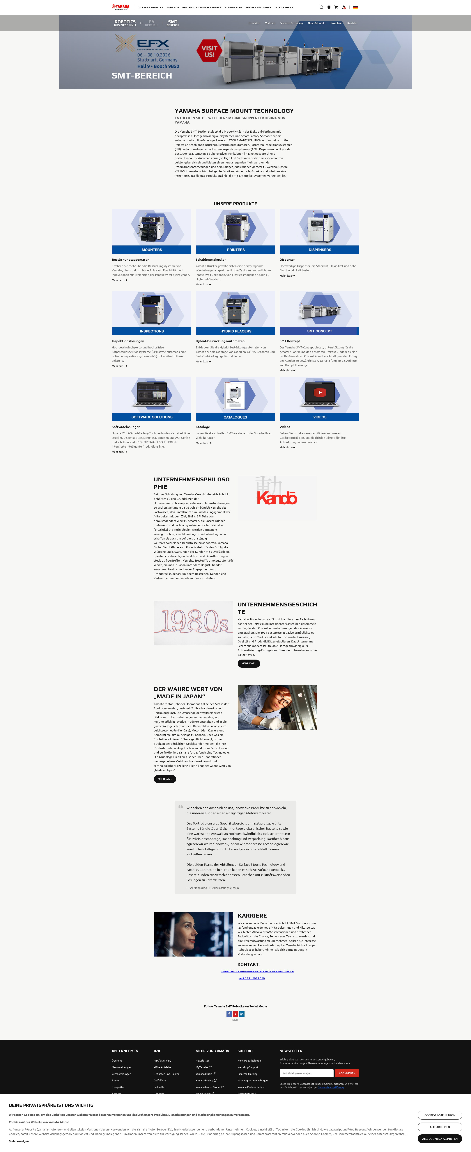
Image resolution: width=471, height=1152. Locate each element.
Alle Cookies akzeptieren (440, 1138)
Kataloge (203, 427)
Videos (285, 427)
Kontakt (352, 23)
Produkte (254, 23)
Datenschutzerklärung (331, 1087)
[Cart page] (336, 7)
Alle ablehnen (440, 1127)
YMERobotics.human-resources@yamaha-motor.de (257, 971)
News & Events (316, 23)
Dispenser (287, 259)
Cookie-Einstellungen (439, 1115)
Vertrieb (270, 23)
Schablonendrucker (211, 259)
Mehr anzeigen (19, 1141)
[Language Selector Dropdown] (355, 7)
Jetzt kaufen (283, 7)
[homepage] (120, 7)
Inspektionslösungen (128, 341)
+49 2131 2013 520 (252, 978)
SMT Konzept (290, 341)
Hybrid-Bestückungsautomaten (220, 341)
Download (336, 23)
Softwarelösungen (126, 427)
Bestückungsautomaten (130, 259)
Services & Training (291, 23)
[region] (235, 1123)
